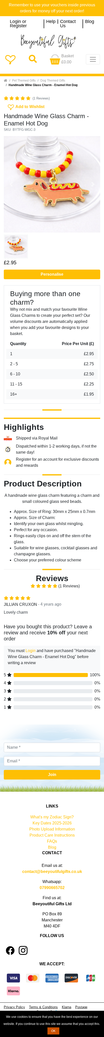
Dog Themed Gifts (52, 80)
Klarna (66, 1007)
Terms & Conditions (43, 1007)
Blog (89, 21)
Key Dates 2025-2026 (52, 823)
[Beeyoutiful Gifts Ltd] (52, 41)
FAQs (52, 841)
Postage (81, 1007)
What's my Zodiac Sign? (52, 817)
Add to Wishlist (25, 106)
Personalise (52, 274)
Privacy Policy (14, 1007)
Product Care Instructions (52, 835)
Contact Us (68, 23)
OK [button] (53, 1031)
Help (51, 21)
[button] (11, 184)
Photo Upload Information (52, 829)
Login (30, 651)
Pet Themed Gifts (24, 80)
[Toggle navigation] (93, 59)
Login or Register (18, 23)
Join (52, 774)
